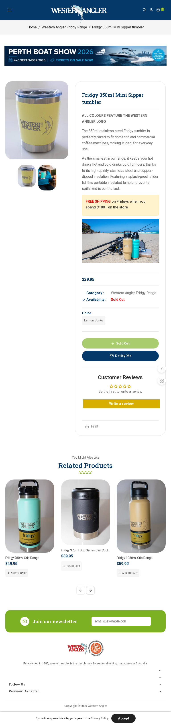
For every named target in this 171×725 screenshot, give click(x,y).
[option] (27, 176)
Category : (95, 293)
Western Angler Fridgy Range (64, 27)
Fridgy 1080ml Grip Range (135, 558)
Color (86, 313)
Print (94, 426)
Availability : (96, 299)
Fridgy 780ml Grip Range (22, 558)
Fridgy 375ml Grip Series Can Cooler (85, 550)
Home (32, 27)
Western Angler (97, 705)
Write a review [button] (121, 404)
